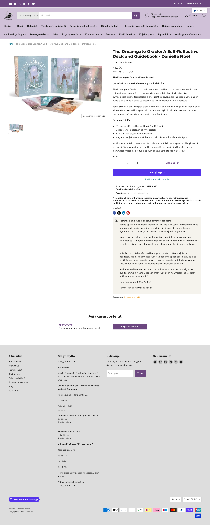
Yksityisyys (14, 365)
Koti (11, 44)
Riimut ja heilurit (110, 26)
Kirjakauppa (146, 34)
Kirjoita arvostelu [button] (130, 326)
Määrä (116, 156)
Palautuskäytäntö (17, 378)
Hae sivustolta (15, 361)
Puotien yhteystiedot (18, 382)
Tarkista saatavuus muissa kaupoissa (132, 193)
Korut (189, 26)
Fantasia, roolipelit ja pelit (120, 34)
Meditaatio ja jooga (14, 34)
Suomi (176, 3)
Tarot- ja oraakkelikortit (83, 26)
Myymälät (163, 34)
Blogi (20, 26)
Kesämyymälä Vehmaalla (188, 34)
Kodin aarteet (92, 34)
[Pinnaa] (128, 213)
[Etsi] (136, 15)
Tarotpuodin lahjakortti (53, 26)
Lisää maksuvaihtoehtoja (157, 179)
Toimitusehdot (15, 369)
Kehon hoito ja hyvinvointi (66, 34)
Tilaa (140, 373)
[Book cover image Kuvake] (16, 128)
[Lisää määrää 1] (137, 163)
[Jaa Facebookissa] (114, 213)
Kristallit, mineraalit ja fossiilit (140, 26)
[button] (199, 10)
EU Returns (14, 390)
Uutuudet (32, 26)
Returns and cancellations (19, 509)
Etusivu (8, 26)
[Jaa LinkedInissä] (123, 213)
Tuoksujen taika (38, 34)
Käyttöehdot (14, 374)
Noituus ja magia (171, 26)
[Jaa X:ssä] (119, 213)
